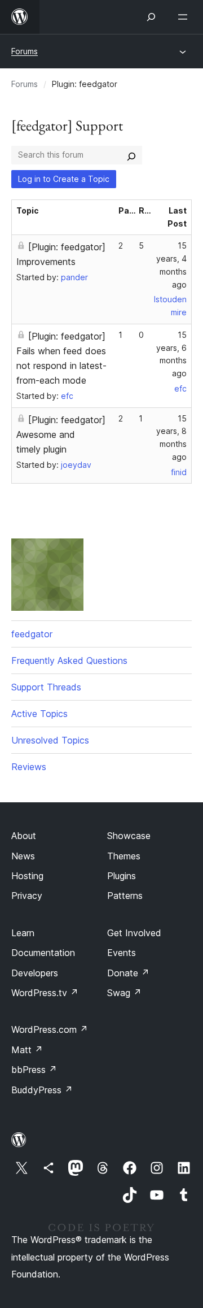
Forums (24, 51)
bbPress (34, 1069)
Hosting (27, 875)
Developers (34, 973)
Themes (123, 856)
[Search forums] (131, 155)
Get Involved (134, 932)
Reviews (28, 766)
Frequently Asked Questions (69, 660)
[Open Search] (151, 17)
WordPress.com (49, 1029)
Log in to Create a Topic (63, 179)
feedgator (31, 634)
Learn (22, 932)
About (23, 835)
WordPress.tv (44, 992)
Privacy (26, 895)
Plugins (121, 875)
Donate (128, 973)
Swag (124, 992)
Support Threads (46, 687)
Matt (27, 1049)
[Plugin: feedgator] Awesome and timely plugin (60, 434)
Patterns (125, 895)
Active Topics (39, 713)
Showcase (129, 835)
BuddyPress (42, 1090)
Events (121, 952)
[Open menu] (185, 17)
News (23, 856)
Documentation (43, 952)
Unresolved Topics (50, 740)
